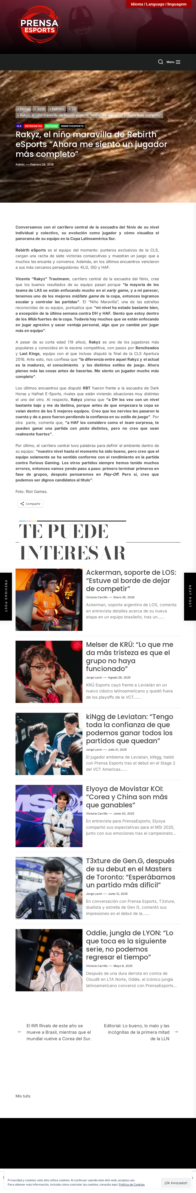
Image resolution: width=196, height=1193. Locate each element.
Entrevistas (33, 126)
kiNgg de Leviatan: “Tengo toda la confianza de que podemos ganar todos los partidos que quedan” (129, 729)
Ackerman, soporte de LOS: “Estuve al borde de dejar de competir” (131, 580)
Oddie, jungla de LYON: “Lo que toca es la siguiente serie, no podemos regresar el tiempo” (129, 945)
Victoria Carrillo (97, 597)
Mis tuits (23, 1096)
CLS (19, 126)
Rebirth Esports (72, 126)
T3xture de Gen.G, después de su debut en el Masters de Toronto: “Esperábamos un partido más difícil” (130, 873)
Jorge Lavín (94, 677)
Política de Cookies (132, 1184)
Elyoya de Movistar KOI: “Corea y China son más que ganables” (127, 797)
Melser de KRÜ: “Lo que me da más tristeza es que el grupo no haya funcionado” (129, 657)
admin (20, 164)
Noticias (52, 126)
